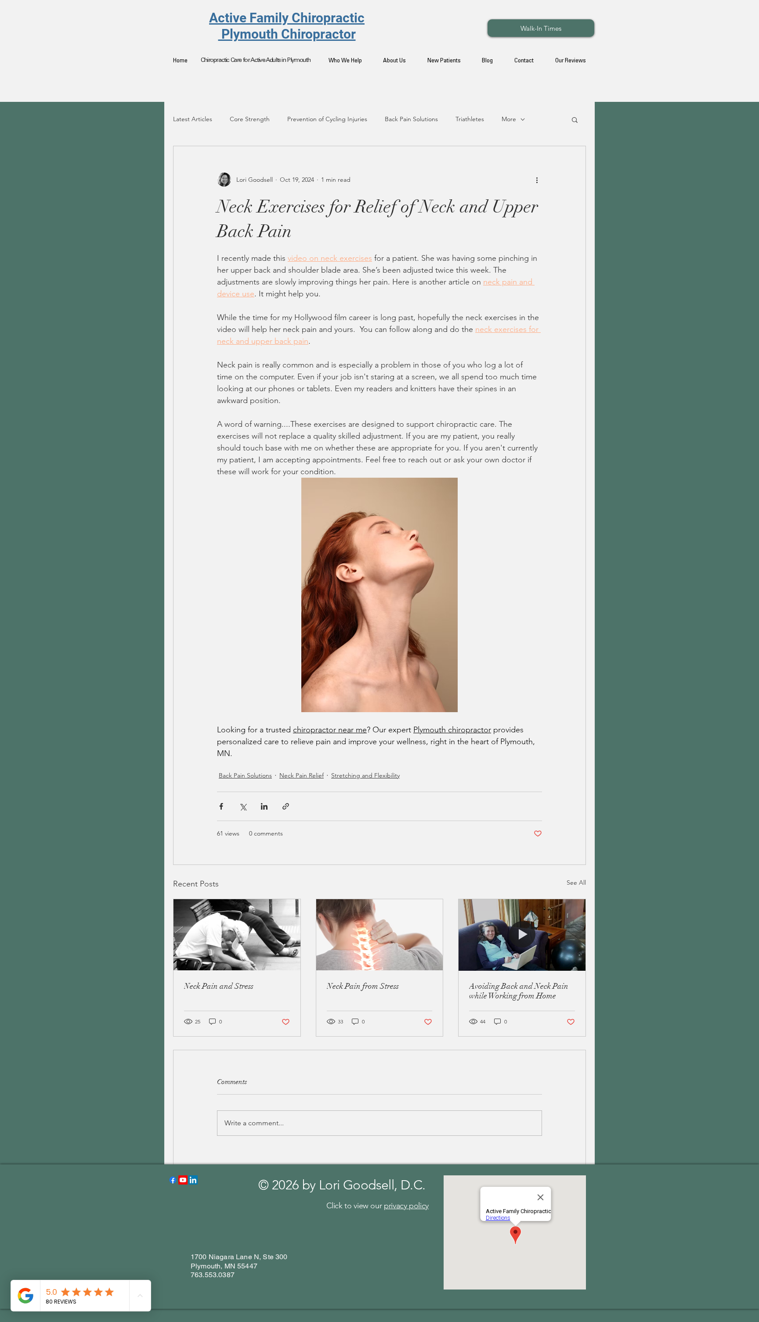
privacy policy (406, 1205)
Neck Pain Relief (301, 775)
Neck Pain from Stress (363, 986)
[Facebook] (172, 1180)
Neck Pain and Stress (218, 986)
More (509, 119)
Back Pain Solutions (411, 119)
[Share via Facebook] (221, 806)
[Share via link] (286, 806)
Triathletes (469, 119)
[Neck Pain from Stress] (379, 934)
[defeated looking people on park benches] (236, 934)
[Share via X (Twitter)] (243, 806)
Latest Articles (192, 119)
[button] (575, 119)
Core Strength (250, 119)
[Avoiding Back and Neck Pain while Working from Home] (522, 934)
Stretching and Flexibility (365, 775)
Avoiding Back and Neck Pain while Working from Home (518, 991)
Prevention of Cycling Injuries (327, 119)
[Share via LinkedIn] (264, 806)
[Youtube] (183, 1180)
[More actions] (536, 179)
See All (576, 882)
